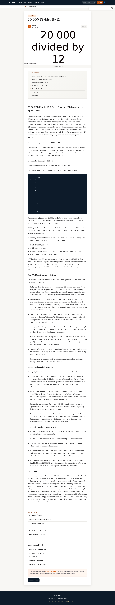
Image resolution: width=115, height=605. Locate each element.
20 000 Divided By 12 (51, 571)
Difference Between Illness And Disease (40, 519)
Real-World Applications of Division (41, 85)
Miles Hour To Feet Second (36, 560)
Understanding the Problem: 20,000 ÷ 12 (42, 79)
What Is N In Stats (33, 557)
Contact (30, 2)
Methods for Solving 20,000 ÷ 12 (40, 82)
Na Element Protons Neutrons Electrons (40, 527)
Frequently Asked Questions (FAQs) (41, 92)
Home (20, 2)
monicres (13, 2)
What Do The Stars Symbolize (37, 553)
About (25, 2)
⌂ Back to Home (33, 580)
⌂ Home (100, 2)
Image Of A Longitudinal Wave (37, 534)
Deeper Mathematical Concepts (40, 89)
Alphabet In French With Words (37, 564)
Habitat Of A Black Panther (36, 523)
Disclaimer (36, 2)
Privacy (43, 2)
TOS (47, 2)
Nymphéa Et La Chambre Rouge (37, 549)
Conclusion (35, 95)
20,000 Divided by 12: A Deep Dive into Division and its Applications (49, 76)
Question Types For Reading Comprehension (41, 530)
